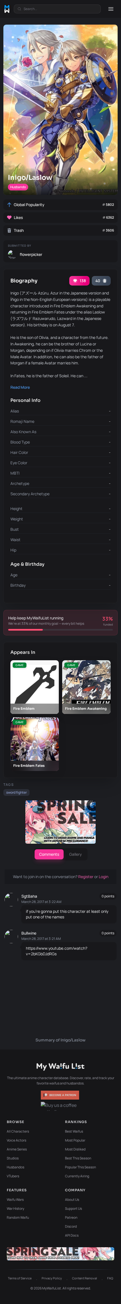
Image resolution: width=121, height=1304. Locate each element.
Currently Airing (77, 1176)
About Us (72, 1199)
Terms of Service (20, 1278)
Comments (49, 854)
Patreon (71, 1217)
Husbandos (15, 1167)
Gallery (75, 854)
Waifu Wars (15, 1199)
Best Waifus (74, 1131)
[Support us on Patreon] (60, 1095)
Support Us (73, 1208)
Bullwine (28, 933)
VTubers (13, 1176)
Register (86, 876)
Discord (71, 1226)
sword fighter (16, 792)
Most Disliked (75, 1149)
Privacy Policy (52, 1278)
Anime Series (17, 1149)
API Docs (72, 1235)
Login (103, 876)
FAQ (110, 1278)
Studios (13, 1158)
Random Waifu (18, 1217)
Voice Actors (16, 1140)
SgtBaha (29, 896)
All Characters (18, 1131)
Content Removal (84, 1278)
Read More (20, 387)
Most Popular (75, 1140)
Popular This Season (80, 1167)
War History (15, 1208)
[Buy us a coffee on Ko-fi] (60, 1106)
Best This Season (78, 1158)
